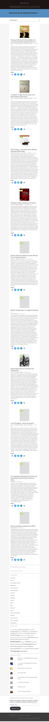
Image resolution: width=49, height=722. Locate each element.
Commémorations (14, 590)
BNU (21, 631)
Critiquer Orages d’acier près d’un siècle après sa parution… (23, 96)
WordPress (37, 718)
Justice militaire (24, 637)
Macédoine (36, 637)
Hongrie (28, 635)
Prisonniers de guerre (16, 646)
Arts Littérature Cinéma (17, 43)
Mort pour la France (24, 639)
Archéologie (12, 578)
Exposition (12, 595)
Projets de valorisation (15, 613)
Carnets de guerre (27, 98)
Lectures (29, 153)
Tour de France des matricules (24, 691)
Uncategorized (14, 314)
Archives (13, 259)
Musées (12, 603)
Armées (12, 632)
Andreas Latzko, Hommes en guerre (23, 203)
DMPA (32, 631)
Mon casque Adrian (22, 672)
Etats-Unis (23, 633)
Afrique (16, 629)
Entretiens (23, 153)
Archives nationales (23, 630)
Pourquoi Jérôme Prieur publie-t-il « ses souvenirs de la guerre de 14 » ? (23, 41)
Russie (18, 648)
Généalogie (12, 598)
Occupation (23, 642)
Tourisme (36, 649)
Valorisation (24, 651)
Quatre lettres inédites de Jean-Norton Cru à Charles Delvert (24, 256)
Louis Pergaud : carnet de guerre (22, 423)
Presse (11, 610)
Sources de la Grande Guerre (23, 12)
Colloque (24, 632)
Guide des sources (23, 635)
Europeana (27, 633)
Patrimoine (12, 608)
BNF (19, 631)
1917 (11, 629)
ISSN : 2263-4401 (24, 3)
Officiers (28, 642)
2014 (14, 629)
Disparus (28, 631)
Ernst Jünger (17, 633)
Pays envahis (19, 644)
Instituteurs (32, 635)
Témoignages (15, 651)
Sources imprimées (14, 620)
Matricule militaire (14, 639)
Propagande (25, 646)
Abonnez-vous (15, 708)
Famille (32, 633)
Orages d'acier (34, 642)
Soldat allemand (29, 648)
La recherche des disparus (23, 682)
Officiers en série (21, 687)
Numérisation (15, 641)
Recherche (13, 481)
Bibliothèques (14, 528)
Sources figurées (27, 43)
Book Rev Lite (22, 718)
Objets (11, 605)
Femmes (35, 633)
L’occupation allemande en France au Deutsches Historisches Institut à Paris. (24, 478)
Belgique (17, 631)
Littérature (30, 637)
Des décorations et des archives (25, 668)
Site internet (23, 648)
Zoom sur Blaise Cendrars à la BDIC (23, 526)
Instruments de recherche (15, 637)
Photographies (28, 644)
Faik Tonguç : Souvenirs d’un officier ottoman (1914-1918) (24, 150)
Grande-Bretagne (15, 635)
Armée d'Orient (32, 629)
